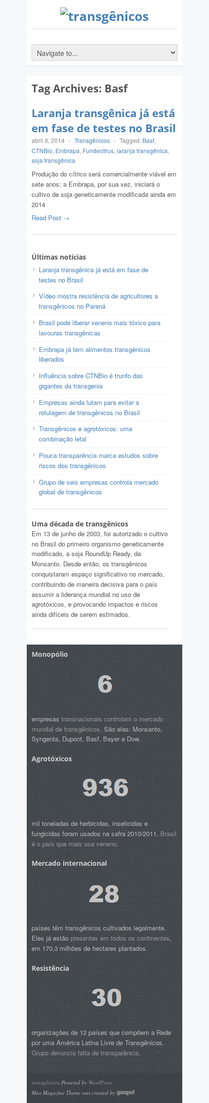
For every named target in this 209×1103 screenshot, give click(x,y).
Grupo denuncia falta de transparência (85, 1052)
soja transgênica (53, 160)
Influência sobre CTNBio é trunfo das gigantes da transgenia (91, 380)
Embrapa (67, 150)
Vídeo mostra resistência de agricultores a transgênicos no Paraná (98, 301)
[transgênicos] (104, 16)
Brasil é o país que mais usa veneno (104, 838)
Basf (148, 140)
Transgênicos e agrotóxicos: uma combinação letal (85, 433)
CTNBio (42, 150)
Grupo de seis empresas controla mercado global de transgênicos (98, 487)
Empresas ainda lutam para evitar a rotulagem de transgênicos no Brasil (89, 407)
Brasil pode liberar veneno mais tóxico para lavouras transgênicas (99, 327)
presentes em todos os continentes (120, 938)
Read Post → (51, 217)
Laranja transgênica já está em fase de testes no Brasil (104, 120)
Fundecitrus (98, 150)
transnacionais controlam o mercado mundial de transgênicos (97, 724)
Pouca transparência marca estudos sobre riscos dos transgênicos (98, 460)
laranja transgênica (142, 150)
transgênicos (46, 1082)
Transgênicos (92, 140)
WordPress (100, 1082)
